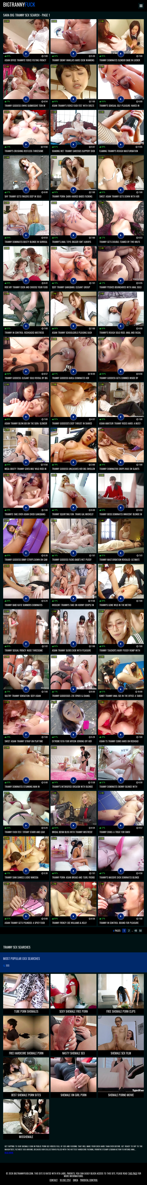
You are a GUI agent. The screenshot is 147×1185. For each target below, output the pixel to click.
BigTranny (19, 4)
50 (140, 930)
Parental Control (89, 1180)
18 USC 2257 (65, 1180)
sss (7, 965)
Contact (54, 1180)
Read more (9, 1152)
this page (132, 1173)
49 (136, 930)
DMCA (75, 1180)
